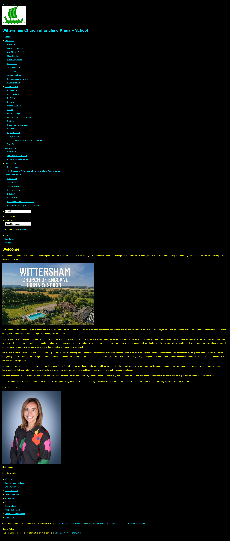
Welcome (9, 243)
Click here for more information (68, 533)
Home (7, 235)
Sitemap (113, 523)
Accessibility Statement (98, 523)
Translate (22, 229)
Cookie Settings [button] (138, 523)
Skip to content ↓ (9, 4)
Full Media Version (79, 523)
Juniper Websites (61, 523)
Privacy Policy (125, 523)
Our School (9, 239)
